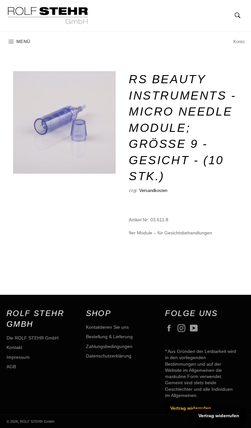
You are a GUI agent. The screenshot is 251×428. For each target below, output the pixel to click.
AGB (11, 366)
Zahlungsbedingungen (109, 346)
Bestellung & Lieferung (109, 336)
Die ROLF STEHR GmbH (33, 338)
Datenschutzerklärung (108, 355)
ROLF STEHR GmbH (37, 421)
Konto (238, 41)
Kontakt (14, 347)
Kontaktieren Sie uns (107, 327)
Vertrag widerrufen (190, 408)
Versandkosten (153, 190)
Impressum (18, 357)
